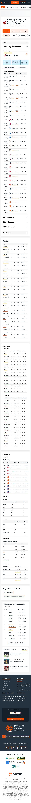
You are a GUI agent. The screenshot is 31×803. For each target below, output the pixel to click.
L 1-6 (17, 175)
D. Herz (4, 278)
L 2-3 (17, 76)
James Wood (17, 566)
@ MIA (13, 76)
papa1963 (11, 621)
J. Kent (4, 286)
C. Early (4, 270)
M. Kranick (5, 289)
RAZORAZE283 (12, 626)
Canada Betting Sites (9, 696)
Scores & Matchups (12, 7)
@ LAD (13, 128)
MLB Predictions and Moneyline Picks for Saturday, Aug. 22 (18, 653)
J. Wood (5, 334)
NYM (13, 202)
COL (13, 84)
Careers (4, 684)
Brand (4, 688)
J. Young (5, 337)
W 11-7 (17, 189)
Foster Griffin (18, 574)
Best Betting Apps (8, 700)
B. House (5, 281)
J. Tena (4, 321)
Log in (23, 2)
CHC (11, 486)
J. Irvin (4, 284)
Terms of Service (22, 743)
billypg (10, 612)
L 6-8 (17, 128)
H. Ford (4, 273)
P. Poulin (5, 313)
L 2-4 (17, 119)
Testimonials (6, 690)
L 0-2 (15, 468)
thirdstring (11, 629)
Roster (13, 35)
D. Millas (5, 300)
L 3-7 (17, 167)
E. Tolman (5, 324)
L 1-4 (15, 483)
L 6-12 (15, 489)
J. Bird (4, 254)
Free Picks (23, 7)
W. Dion (4, 268)
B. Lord (4, 294)
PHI (12, 167)
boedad (10, 618)
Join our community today (16, 719)
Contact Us (6, 682)
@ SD (13, 141)
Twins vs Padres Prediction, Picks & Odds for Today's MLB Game (17, 660)
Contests (21, 693)
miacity (10, 632)
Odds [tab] (13, 31)
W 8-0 (17, 84)
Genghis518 (11, 635)
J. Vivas (4, 326)
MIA (12, 102)
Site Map (6, 743)
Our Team (5, 686)
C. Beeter (5, 252)
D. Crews (5, 265)
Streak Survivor (21, 696)
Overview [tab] (6, 31)
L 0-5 (15, 474)
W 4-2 (17, 141)
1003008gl (11, 624)
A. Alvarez (5, 249)
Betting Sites (8, 693)
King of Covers (21, 698)
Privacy (15, 743)
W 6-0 (15, 471)
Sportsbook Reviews (23, 684)
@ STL (13, 176)
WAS (4, 554)
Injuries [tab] (26, 31)
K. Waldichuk (6, 329)
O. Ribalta (5, 316)
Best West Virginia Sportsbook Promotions (14, 596)
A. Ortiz (4, 305)
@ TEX (11, 468)
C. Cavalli (5, 257)
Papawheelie (12, 638)
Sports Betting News (23, 686)
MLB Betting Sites (8, 592)
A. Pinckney (5, 310)
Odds (29, 7)
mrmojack (11, 615)
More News (24, 649)
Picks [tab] (19, 31)
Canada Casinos (7, 698)
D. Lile (4, 292)
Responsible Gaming (23, 690)
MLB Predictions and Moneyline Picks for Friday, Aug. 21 (18, 667)
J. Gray (4, 276)
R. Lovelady (5, 297)
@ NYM (11, 477)
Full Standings (6, 560)
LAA (12, 154)
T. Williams (5, 332)
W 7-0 (15, 486)
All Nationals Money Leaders (15, 642)
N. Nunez (5, 302)
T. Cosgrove (5, 262)
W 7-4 (17, 154)
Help (11, 743)
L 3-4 (17, 202)
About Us (6, 678)
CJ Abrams (17, 569)
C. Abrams (5, 246)
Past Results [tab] (22, 67)
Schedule (6, 35)
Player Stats (22, 35)
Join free (15, 2)
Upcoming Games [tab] (9, 67)
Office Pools (20, 700)
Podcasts (20, 688)
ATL (12, 119)
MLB (3, 7)
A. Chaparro (5, 260)
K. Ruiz (4, 318)
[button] (27, 46)
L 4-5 (15, 480)
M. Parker (5, 308)
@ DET (13, 189)
